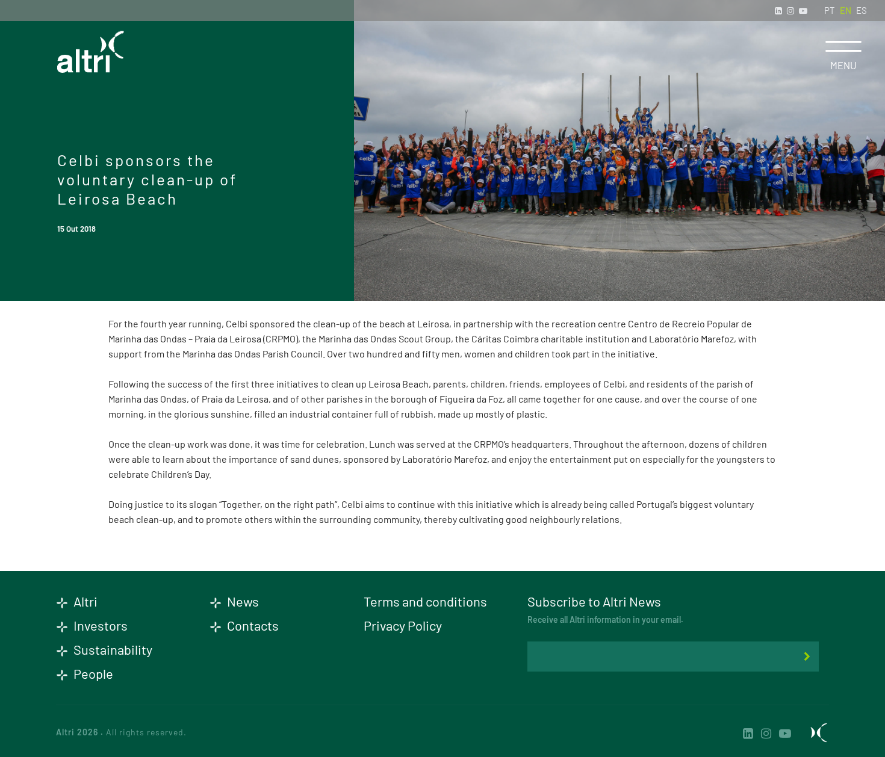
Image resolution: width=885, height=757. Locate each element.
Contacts (252, 625)
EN (845, 10)
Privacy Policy (403, 625)
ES (861, 10)
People (92, 673)
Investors (99, 625)
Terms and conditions (425, 601)
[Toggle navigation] (843, 46)
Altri (84, 601)
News (242, 601)
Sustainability (111, 649)
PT (829, 10)
